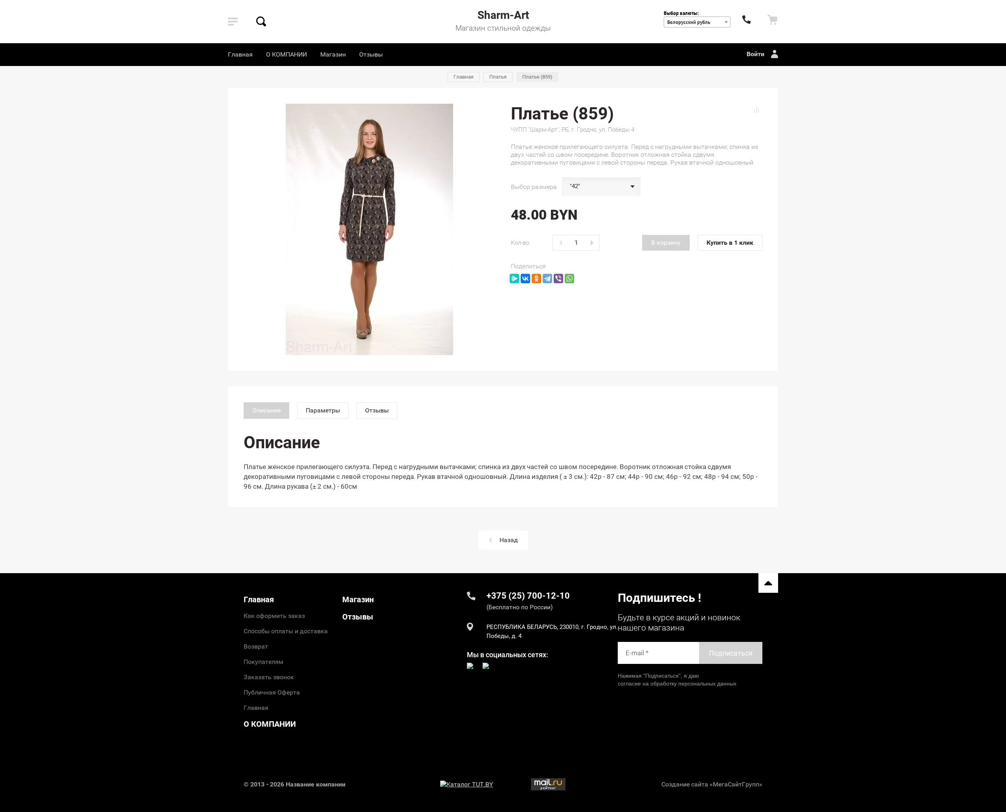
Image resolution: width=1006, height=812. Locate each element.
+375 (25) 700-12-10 (528, 596)
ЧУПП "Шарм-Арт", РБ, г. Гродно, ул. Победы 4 (572, 129)
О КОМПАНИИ (286, 54)
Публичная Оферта (272, 692)
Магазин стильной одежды (503, 28)
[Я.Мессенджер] (514, 278)
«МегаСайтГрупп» (736, 784)
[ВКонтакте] (525, 278)
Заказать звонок (269, 677)
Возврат (256, 646)
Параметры (323, 410)
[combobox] (697, 21)
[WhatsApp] (569, 278)
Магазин (333, 54)
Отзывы (371, 54)
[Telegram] (547, 278)
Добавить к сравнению (756, 109)
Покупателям (263, 661)
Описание (266, 410)
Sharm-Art (503, 15)
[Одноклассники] (536, 278)
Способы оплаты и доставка (286, 631)
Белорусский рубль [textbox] (688, 22)
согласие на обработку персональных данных (677, 683)
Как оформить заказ (274, 616)
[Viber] (558, 278)
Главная (240, 54)
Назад (508, 540)
